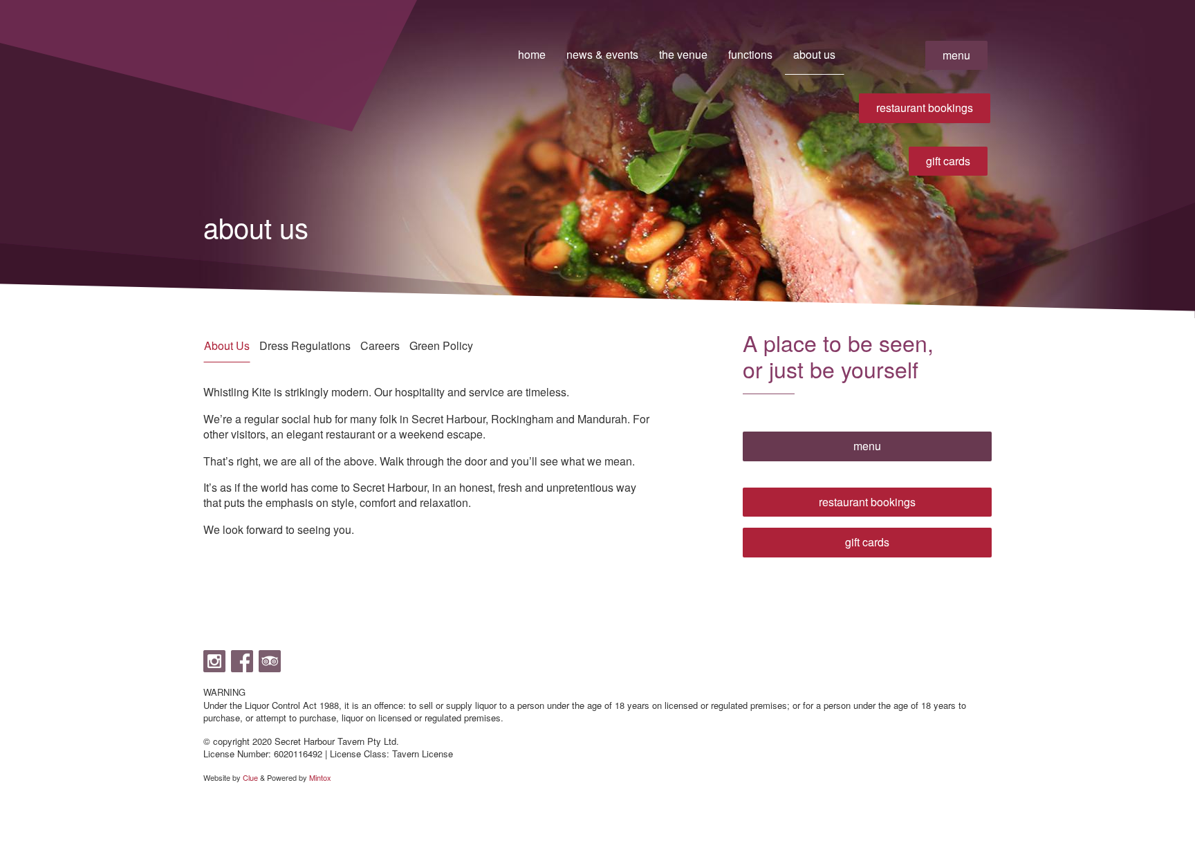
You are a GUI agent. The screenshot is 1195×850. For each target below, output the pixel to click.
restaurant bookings (924, 108)
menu (956, 55)
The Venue (683, 54)
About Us (814, 54)
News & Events (602, 54)
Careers (380, 345)
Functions (750, 54)
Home (532, 54)
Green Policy (441, 345)
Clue (250, 777)
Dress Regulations (305, 345)
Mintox (320, 777)
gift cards (948, 161)
